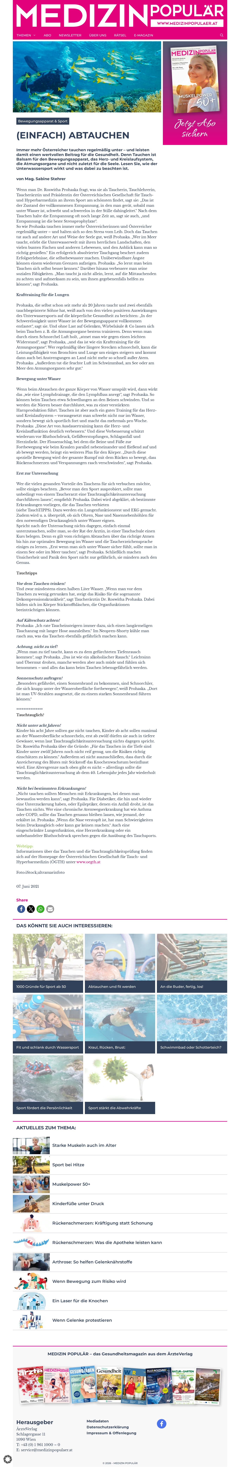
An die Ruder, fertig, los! (181, 987)
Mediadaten (98, 1421)
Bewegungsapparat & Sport (42, 121)
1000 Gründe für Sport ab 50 (41, 987)
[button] (221, 35)
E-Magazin (143, 35)
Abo (47, 35)
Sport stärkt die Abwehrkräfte (114, 1108)
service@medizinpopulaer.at (47, 1450)
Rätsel (120, 35)
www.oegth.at (88, 862)
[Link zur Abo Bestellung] (195, 93)
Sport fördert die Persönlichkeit (44, 1108)
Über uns (97, 35)
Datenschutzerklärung (108, 1427)
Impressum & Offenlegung (111, 1433)
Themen (24, 35)
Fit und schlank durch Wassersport (47, 1047)
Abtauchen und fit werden (112, 987)
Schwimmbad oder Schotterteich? (190, 1047)
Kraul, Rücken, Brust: (106, 1047)
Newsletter (70, 35)
